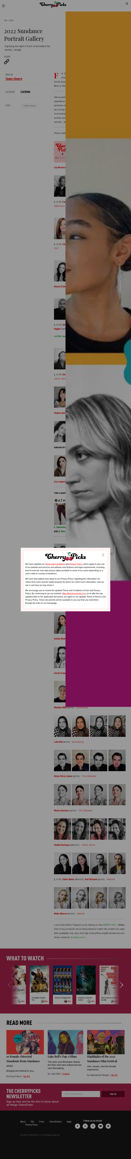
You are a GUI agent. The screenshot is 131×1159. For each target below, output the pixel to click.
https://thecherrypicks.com (74, 593)
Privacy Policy (75, 564)
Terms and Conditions (55, 564)
